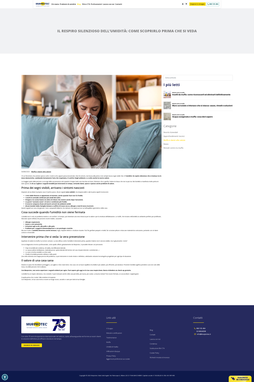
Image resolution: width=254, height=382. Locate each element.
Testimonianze (111, 338)
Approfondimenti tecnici (174, 136)
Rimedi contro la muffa (173, 148)
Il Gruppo (109, 328)
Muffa (108, 342)
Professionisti (96, 4)
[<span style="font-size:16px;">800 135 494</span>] (208, 4)
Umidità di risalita (112, 347)
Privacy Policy (111, 356)
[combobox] (198, 77)
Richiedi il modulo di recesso (160, 357)
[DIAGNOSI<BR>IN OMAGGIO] (233, 379)
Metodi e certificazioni (114, 333)
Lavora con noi (108, 4)
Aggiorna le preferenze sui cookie (118, 359)
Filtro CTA (86, 4)
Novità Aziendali (171, 132)
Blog (79, 4)
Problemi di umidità (68, 4)
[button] (5, 377)
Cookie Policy (154, 353)
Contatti (118, 4)
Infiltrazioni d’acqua (113, 351)
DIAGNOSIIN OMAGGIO (242, 378)
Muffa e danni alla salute (41, 172)
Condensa (153, 344)
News (166, 144)
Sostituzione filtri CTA (157, 348)
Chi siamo (55, 4)
